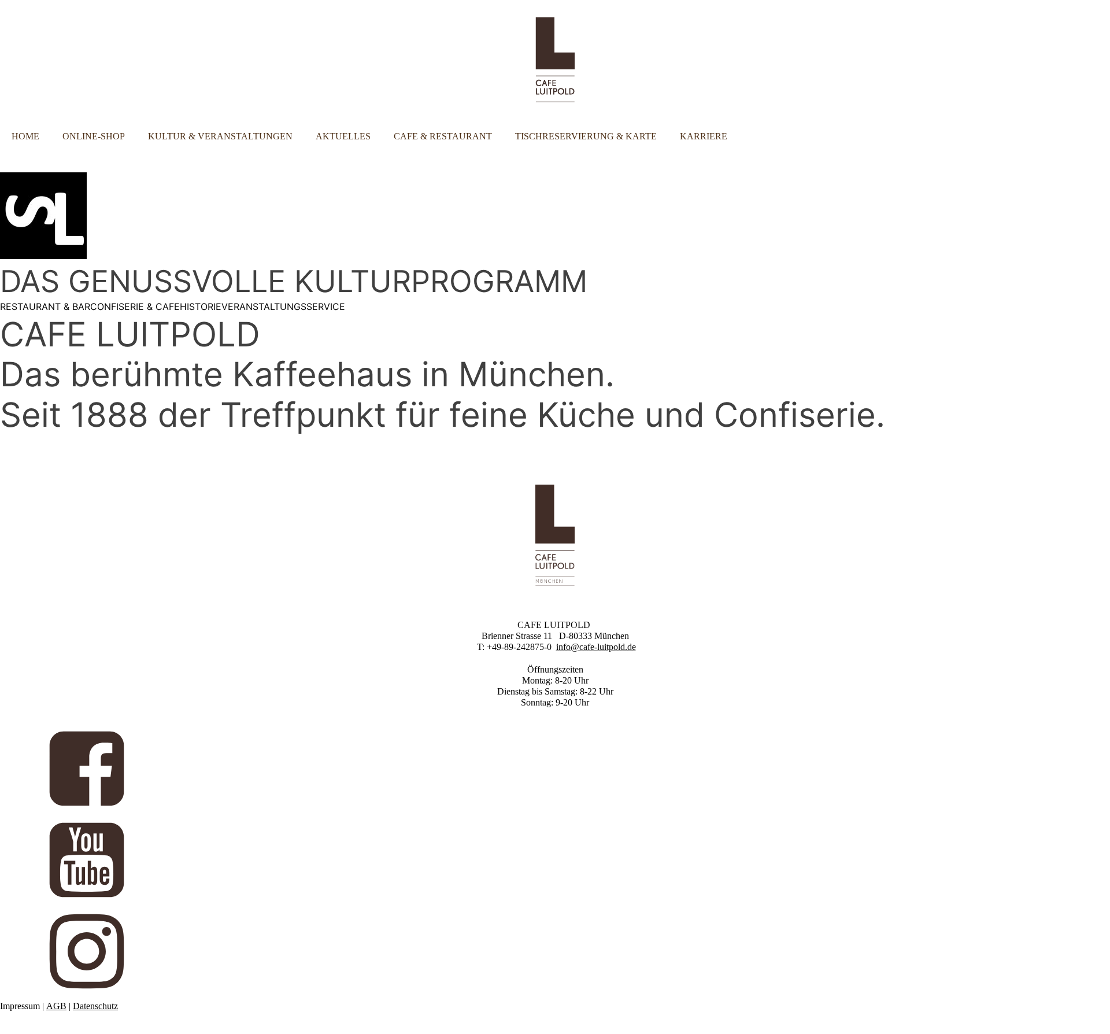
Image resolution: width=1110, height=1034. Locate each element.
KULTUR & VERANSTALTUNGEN (220, 136)
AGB (56, 1006)
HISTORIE (200, 306)
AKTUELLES (343, 136)
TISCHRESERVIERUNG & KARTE (586, 136)
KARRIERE (703, 136)
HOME (25, 136)
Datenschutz (95, 1006)
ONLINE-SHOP (93, 136)
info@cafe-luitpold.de (596, 647)
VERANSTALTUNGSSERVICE (283, 306)
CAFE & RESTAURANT (443, 136)
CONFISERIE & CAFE (135, 306)
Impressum (20, 1006)
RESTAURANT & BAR (45, 306)
